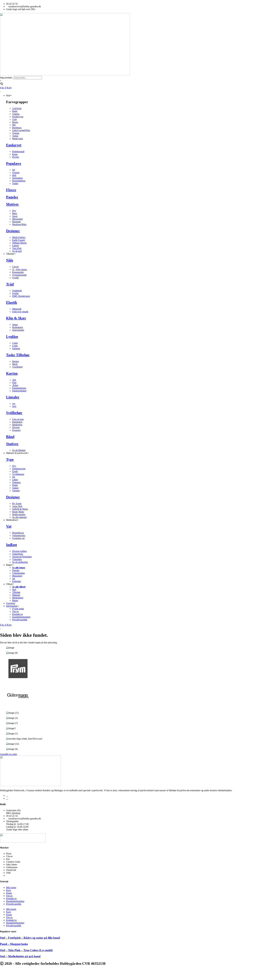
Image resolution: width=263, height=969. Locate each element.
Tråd (10, 284)
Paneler (12, 197)
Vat (8, 526)
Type (10, 459)
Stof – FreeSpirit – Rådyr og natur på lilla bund (30, 937)
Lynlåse (12, 336)
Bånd (10, 437)
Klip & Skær (16, 318)
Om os (9, 895)
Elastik (11, 302)
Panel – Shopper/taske (14, 944)
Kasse (9, 893)
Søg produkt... (7, 77)
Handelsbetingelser (15, 901)
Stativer (12, 444)
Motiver (12, 204)
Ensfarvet (13, 145)
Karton (12, 373)
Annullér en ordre (8, 754)
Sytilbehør (14, 413)
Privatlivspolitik (13, 904)
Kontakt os (11, 898)
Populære (13, 163)
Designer (13, 231)
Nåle (9, 260)
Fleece (11, 190)
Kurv (8, 890)
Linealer (12, 397)
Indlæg (11, 545)
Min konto (11, 887)
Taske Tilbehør (18, 355)
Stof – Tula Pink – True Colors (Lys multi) (26, 950)
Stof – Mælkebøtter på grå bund (20, 956)
